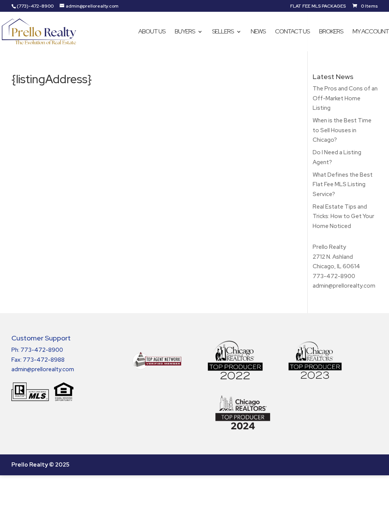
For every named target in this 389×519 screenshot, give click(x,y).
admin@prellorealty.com (344, 286)
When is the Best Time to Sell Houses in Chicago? (342, 130)
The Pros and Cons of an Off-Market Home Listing (345, 98)
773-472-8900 (334, 276)
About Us (151, 32)
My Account (371, 32)
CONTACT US (292, 32)
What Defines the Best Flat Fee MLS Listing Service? (343, 184)
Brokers (331, 32)
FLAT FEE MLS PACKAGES (318, 6)
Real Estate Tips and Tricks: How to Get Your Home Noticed (343, 216)
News (258, 32)
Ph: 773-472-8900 (37, 350)
